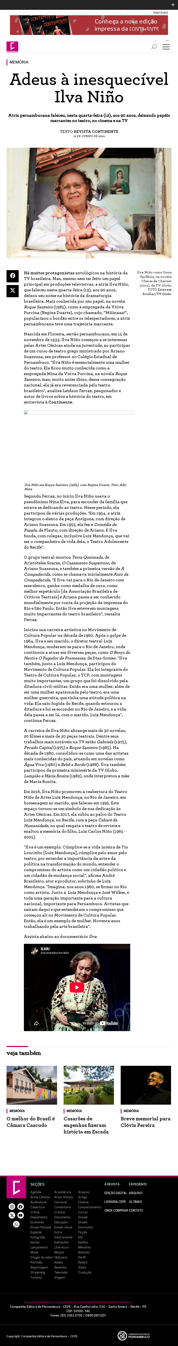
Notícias (83, 1252)
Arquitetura (62, 1192)
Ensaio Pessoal (40, 1227)
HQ (80, 1237)
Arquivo (83, 1192)
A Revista (112, 1184)
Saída (82, 1267)
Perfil (82, 1257)
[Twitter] (13, 291)
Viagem (59, 1277)
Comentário (62, 1207)
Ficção (82, 1232)
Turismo (36, 1277)
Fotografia (37, 1237)
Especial (36, 1232)
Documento (62, 1217)
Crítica (35, 1212)
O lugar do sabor (41, 1257)
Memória (19, 62)
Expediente (138, 1184)
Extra (58, 1232)
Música (59, 1252)
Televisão (61, 1272)
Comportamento (89, 1207)
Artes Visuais (63, 1197)
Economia (37, 1222)
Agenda (35, 1192)
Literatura (61, 1247)
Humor (35, 1242)
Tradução (84, 1272)
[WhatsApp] (16, 1224)
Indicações (61, 1242)
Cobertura (37, 1207)
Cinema (83, 1202)
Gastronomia (63, 1237)
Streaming (37, 1272)
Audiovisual (38, 1202)
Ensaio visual (63, 1227)
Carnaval (60, 1202)
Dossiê (82, 1217)
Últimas (135, 1202)
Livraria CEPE (115, 1202)
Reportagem (39, 1267)
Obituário (60, 1257)
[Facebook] (13, 276)
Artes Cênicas (40, 1197)
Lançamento (39, 1247)
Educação (61, 1222)
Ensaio (82, 1222)
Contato (136, 1210)
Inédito (83, 1242)
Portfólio (36, 1262)
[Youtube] (20, 1215)
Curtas (83, 1212)
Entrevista (85, 1227)
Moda (34, 1252)
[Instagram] (12, 1206)
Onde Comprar (116, 1210)
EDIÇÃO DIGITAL (115, 1193)
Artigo (82, 1197)
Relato (82, 1262)
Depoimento (39, 1217)
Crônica (59, 1212)
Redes (58, 1262)
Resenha (60, 1267)
